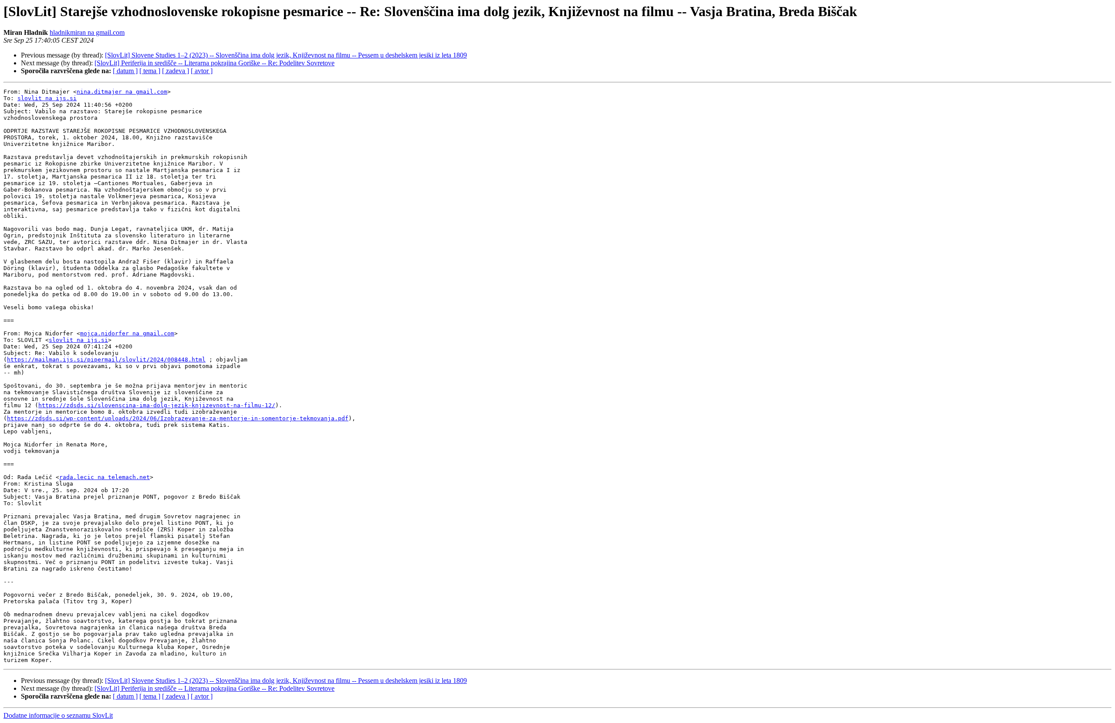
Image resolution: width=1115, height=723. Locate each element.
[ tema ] (149, 70)
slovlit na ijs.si (47, 98)
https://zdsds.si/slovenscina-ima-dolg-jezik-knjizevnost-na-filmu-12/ (156, 405)
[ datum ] (125, 70)
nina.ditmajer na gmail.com (122, 91)
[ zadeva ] (175, 70)
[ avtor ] (202, 70)
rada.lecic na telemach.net (104, 477)
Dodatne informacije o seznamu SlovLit (58, 715)
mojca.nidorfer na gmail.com (127, 333)
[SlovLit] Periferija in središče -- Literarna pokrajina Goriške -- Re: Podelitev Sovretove (214, 63)
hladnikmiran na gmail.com (87, 32)
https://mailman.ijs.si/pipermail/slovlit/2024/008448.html (106, 359)
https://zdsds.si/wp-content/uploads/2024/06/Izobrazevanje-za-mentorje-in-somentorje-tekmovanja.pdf (177, 418)
